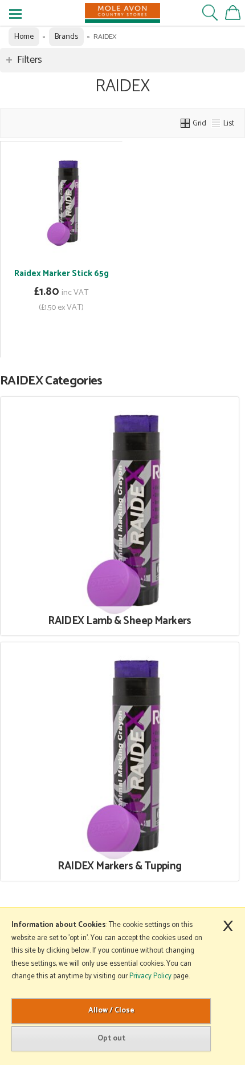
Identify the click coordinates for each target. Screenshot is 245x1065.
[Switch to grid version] (186, 123)
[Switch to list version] (216, 123)
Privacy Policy (150, 976)
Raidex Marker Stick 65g (61, 273)
